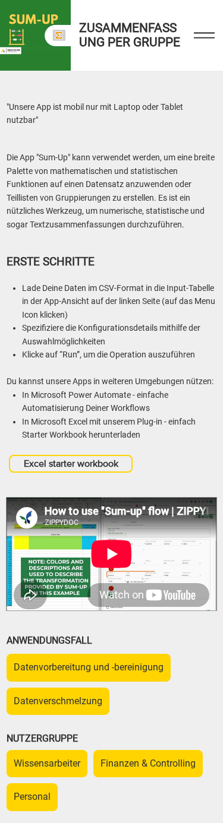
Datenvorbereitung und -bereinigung (89, 667)
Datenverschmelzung (58, 701)
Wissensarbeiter (47, 763)
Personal (32, 796)
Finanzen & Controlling (148, 763)
